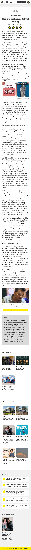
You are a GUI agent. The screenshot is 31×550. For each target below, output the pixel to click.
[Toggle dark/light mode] (28, 2)
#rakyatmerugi (23, 310)
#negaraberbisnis (13, 310)
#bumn (6, 310)
